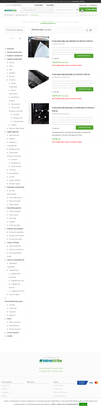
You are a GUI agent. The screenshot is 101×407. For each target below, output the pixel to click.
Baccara (12, 76)
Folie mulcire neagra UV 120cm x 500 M (71, 74)
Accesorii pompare (15, 239)
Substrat (12, 222)
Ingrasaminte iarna (17, 291)
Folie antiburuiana (15, 197)
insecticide (13, 308)
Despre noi (5, 385)
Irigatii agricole (13, 132)
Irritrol (11, 66)
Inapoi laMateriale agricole (88, 15)
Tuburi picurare (18, 121)
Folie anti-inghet (15, 211)
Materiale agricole (21, 15)
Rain (10, 69)
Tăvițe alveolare (14, 225)
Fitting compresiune (16, 249)
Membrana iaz (14, 326)
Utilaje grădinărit (15, 180)
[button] (88, 9)
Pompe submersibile (16, 236)
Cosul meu (50, 5)
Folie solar (12, 218)
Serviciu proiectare (14, 52)
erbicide (12, 305)
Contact (76, 22)
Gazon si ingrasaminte (15, 260)
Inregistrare (93, 5)
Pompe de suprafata (16, 232)
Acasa (24, 22)
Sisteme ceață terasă (16, 128)
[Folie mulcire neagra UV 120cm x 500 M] (38, 80)
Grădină (13, 125)
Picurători (12, 170)
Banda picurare (14, 149)
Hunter (11, 62)
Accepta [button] (83, 404)
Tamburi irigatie (14, 184)
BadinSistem (33, 22)
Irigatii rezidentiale (14, 59)
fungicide (12, 312)
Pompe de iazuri (15, 329)
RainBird (12, 73)
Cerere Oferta (58, 385)
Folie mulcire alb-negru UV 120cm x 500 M (72, 41)
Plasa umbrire (14, 204)
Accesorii (12, 80)
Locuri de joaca (13, 332)
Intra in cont (83, 5)
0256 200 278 (17, 5)
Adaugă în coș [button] (84, 89)
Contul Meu (39, 5)
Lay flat (11, 177)
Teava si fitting (13, 242)
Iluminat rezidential (14, 56)
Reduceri (10, 49)
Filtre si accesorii (15, 322)
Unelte (9, 336)
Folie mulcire (13, 215)
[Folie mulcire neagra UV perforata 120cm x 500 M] (38, 113)
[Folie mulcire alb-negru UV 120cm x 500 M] (38, 47)
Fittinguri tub (17, 118)
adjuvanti (12, 315)
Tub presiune (15, 104)
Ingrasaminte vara (17, 281)
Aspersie (12, 139)
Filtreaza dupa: (38, 30)
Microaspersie (14, 173)
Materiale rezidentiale (15, 187)
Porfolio (4, 389)
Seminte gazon (14, 294)
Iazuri (9, 319)
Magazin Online (47, 22)
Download (67, 22)
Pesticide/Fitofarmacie (14, 301)
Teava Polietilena (15, 246)
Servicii (59, 22)
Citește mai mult (83, 55)
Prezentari (5, 392)
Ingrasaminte (13, 270)
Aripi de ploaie (14, 135)
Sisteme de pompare (15, 229)
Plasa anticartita (14, 201)
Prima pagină (8, 15)
